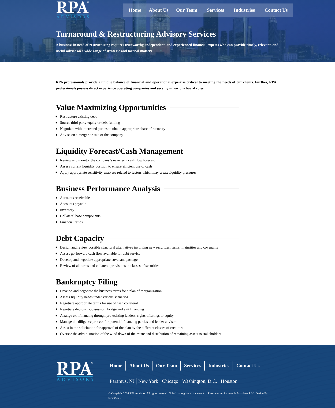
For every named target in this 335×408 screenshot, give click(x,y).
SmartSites (114, 398)
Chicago (170, 381)
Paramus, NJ (122, 381)
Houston (229, 381)
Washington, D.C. (199, 381)
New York (148, 381)
